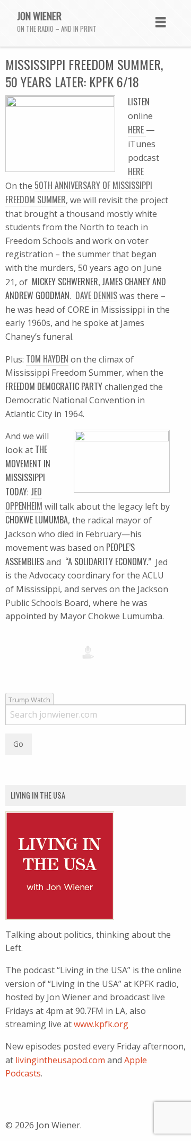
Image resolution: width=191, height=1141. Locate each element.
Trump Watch (29, 699)
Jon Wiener (39, 15)
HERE (137, 129)
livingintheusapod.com (60, 1060)
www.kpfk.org (101, 1024)
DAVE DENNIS (96, 295)
